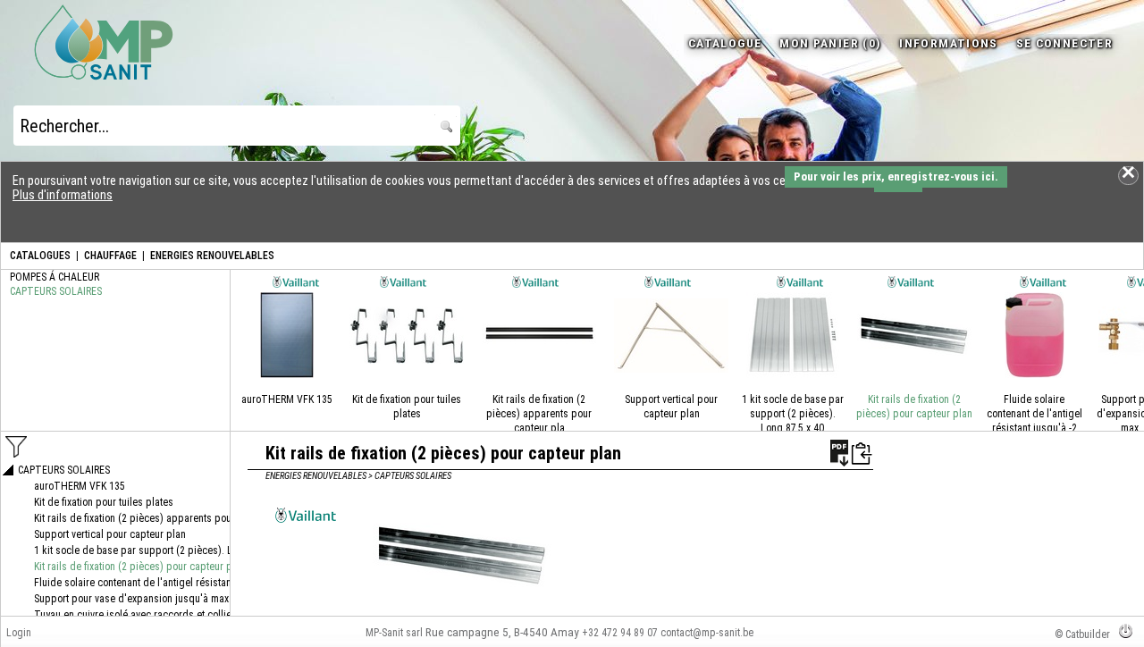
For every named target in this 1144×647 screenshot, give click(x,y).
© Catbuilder (1082, 634)
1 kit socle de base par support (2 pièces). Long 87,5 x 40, (793, 413)
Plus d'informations (63, 195)
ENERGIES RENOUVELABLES (212, 255)
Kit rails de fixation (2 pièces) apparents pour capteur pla (539, 413)
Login (18, 632)
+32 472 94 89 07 (620, 632)
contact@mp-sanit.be (706, 632)
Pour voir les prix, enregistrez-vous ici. (896, 176)
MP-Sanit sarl (394, 632)
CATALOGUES (40, 255)
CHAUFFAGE (110, 255)
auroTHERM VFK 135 (286, 399)
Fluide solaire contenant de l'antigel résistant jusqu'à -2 (1034, 413)
